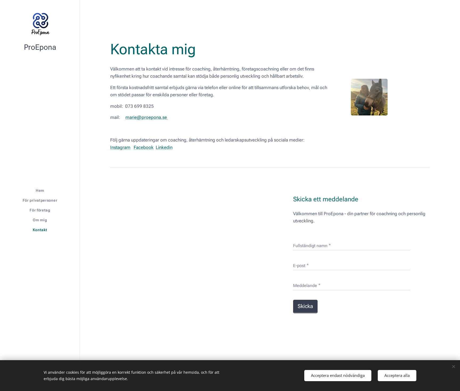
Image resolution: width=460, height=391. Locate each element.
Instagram (120, 147)
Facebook (144, 147)
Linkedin (164, 147)
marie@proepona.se (146, 117)
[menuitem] (40, 191)
